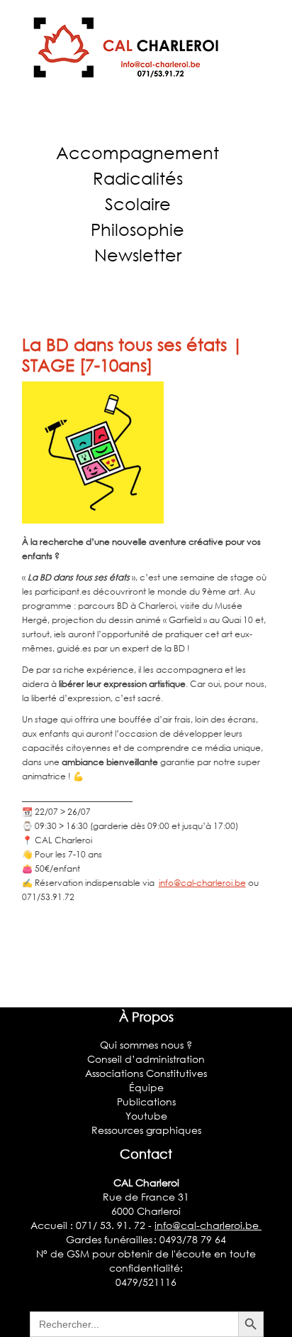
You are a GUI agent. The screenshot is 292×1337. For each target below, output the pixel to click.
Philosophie (137, 229)
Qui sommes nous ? (146, 1045)
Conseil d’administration (146, 1059)
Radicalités (138, 178)
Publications (146, 1101)
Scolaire (138, 203)
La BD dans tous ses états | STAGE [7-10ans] (132, 354)
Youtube (146, 1116)
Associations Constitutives (146, 1073)
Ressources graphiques (146, 1130)
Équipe (146, 1087)
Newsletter (137, 254)
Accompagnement (137, 152)
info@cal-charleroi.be (202, 882)
